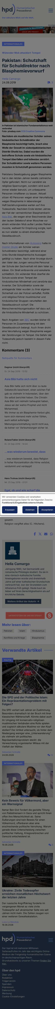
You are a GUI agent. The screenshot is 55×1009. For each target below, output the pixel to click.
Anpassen (10, 509)
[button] (51, 12)
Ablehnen (29, 509)
